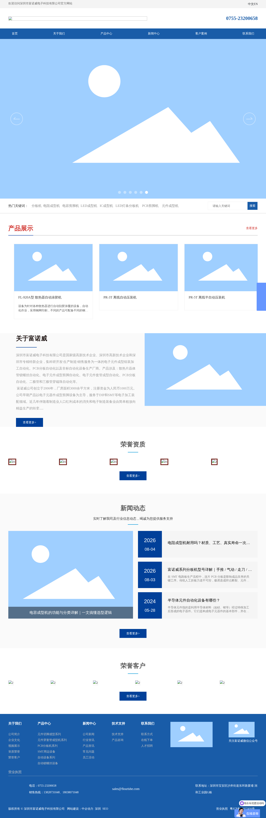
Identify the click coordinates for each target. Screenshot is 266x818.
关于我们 (59, 33)
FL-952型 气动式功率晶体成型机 (213, 297)
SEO (105, 808)
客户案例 (201, 33)
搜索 (252, 205)
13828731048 (52, 792)
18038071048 (71, 792)
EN (256, 4)
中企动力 (87, 808)
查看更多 (252, 228)
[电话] (261, 287)
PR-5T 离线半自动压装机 (123, 297)
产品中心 (106, 33)
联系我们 (248, 33)
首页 (15, 33)
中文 (251, 4)
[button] (249, 119)
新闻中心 (154, 33)
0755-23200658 (47, 785)
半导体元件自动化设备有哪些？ (194, 600)
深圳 (98, 808)
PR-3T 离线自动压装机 (36, 297)
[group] (133, 119)
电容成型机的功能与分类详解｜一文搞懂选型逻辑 (71, 612)
